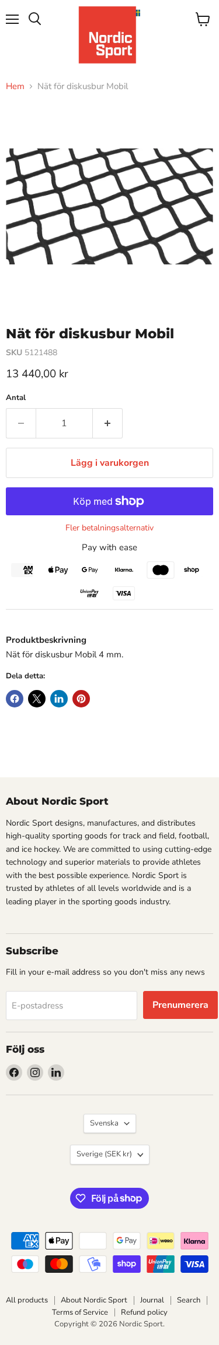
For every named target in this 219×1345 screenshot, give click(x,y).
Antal (16, 398)
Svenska (104, 1123)
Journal (152, 1300)
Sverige (104, 1154)
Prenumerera (180, 1005)
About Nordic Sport (94, 1300)
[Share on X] (37, 698)
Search (188, 1300)
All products (27, 1300)
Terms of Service (80, 1312)
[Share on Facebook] (14, 698)
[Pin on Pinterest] (81, 698)
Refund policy (144, 1312)
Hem (15, 86)
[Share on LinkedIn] (59, 698)
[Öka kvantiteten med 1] (108, 423)
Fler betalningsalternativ (109, 528)
